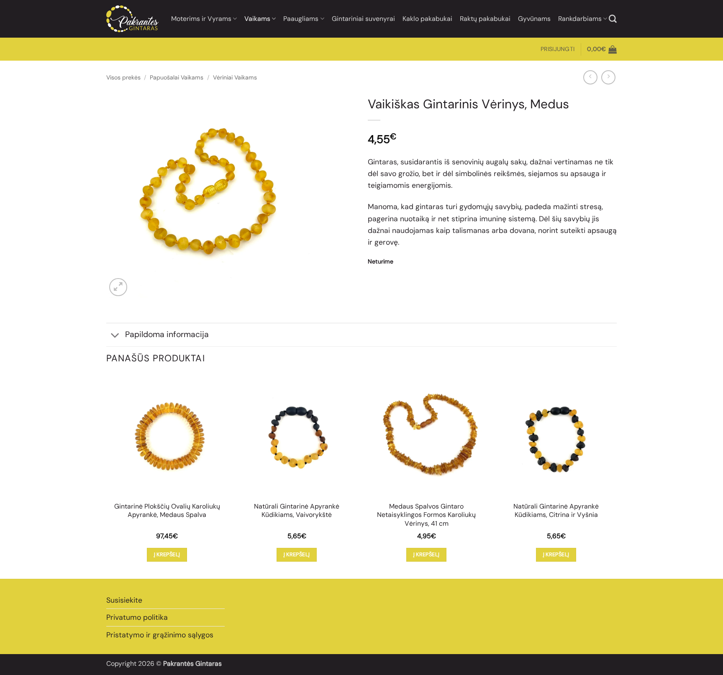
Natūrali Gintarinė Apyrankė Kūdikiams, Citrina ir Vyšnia (556, 510)
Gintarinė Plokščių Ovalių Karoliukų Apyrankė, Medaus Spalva (167, 510)
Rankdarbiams (580, 18)
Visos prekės (123, 77)
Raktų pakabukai (485, 18)
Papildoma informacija (167, 334)
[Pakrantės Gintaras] (132, 18)
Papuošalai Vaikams (176, 77)
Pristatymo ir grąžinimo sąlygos (159, 634)
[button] (557, 49)
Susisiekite (124, 600)
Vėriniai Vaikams (235, 77)
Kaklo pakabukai (427, 18)
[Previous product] (608, 77)
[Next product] (590, 77)
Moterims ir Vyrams (201, 18)
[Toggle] (115, 335)
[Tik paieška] (613, 19)
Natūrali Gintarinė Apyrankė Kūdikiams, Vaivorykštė (296, 510)
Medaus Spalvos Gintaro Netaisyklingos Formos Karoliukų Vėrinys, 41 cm (426, 515)
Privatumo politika (137, 617)
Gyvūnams (534, 18)
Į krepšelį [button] (167, 554)
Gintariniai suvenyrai (363, 18)
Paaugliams (300, 18)
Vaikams (257, 18)
